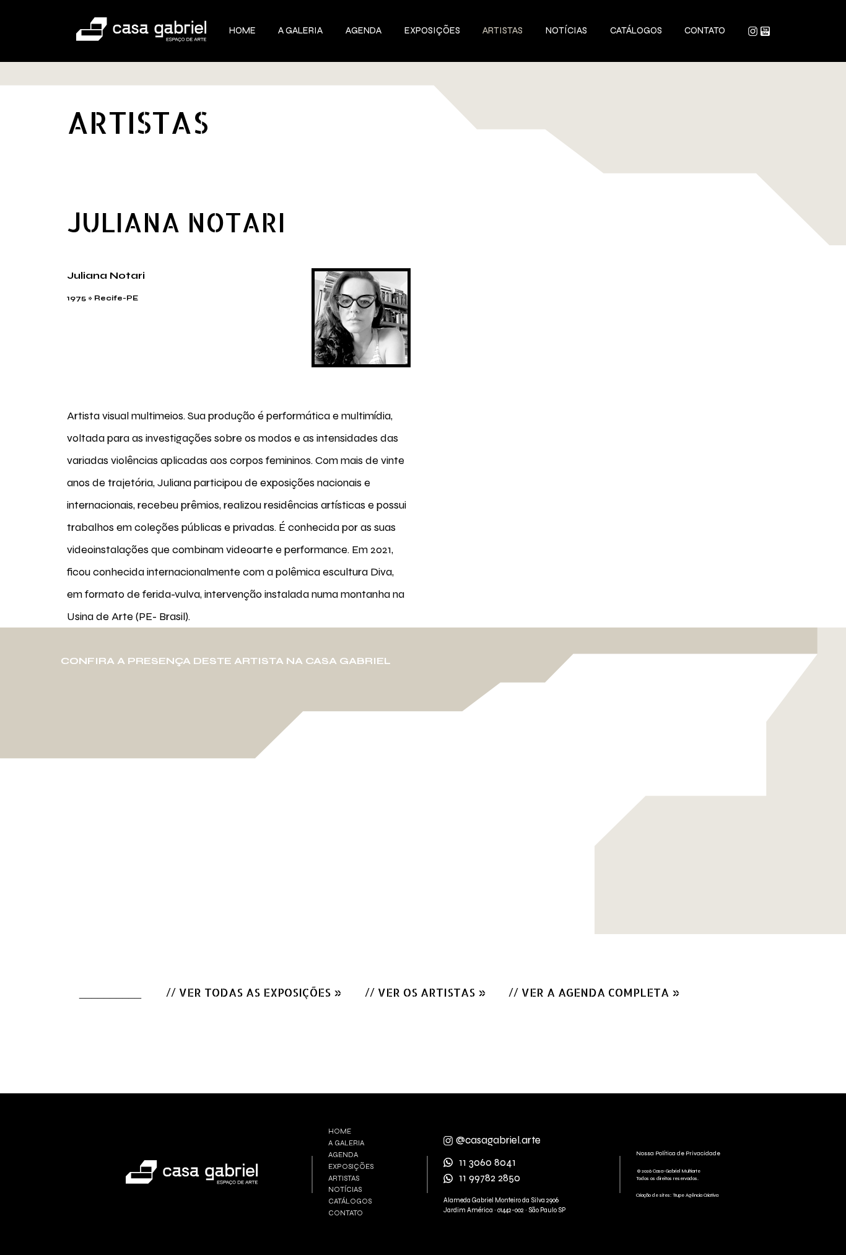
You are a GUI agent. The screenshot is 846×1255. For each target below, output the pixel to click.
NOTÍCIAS (345, 1190)
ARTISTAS (343, 1178)
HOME (339, 1131)
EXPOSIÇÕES (350, 1167)
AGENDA (343, 1155)
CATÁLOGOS (350, 1201)
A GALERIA (346, 1143)
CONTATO (345, 1213)
